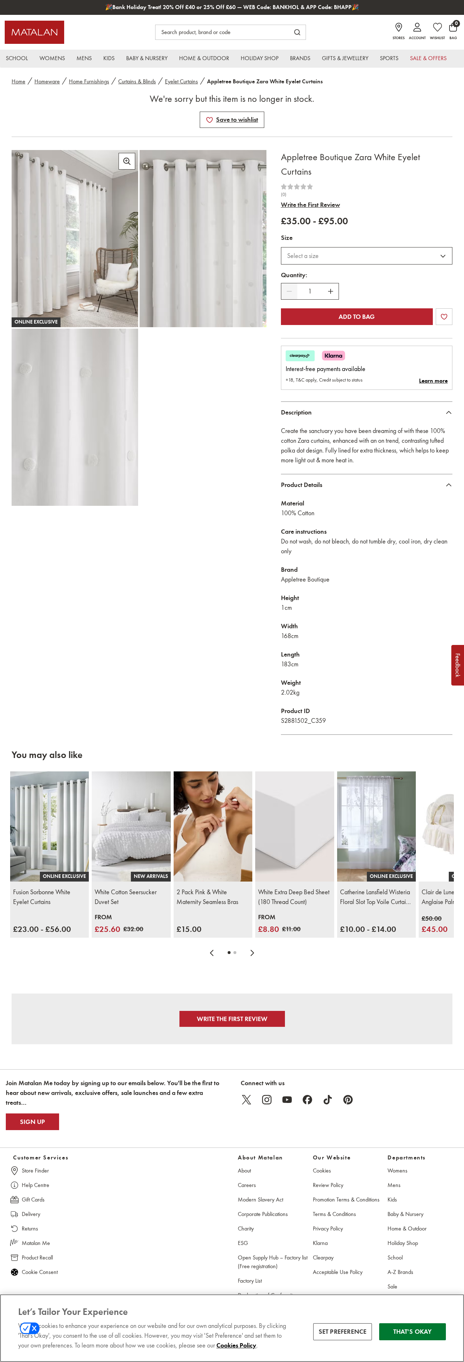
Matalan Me (36, 1243)
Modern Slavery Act (260, 1199)
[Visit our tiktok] (328, 1099)
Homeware (47, 81)
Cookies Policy (236, 1345)
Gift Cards (33, 1199)
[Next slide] (252, 953)
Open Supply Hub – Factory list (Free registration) (272, 1262)
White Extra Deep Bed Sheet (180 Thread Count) (294, 897)
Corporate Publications (263, 1214)
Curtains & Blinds (137, 81)
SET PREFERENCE (343, 1332)
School (395, 1257)
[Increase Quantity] (331, 291)
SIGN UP (32, 1122)
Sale (392, 1286)
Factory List (250, 1280)
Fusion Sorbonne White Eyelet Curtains (41, 897)
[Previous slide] (211, 953)
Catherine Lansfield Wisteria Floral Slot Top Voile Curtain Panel (375, 897)
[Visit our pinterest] (348, 1099)
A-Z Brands (400, 1272)
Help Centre (35, 1185)
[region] (232, 1328)
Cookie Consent (40, 1272)
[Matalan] (34, 32)
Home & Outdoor (407, 1228)
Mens (394, 1185)
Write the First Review (310, 205)
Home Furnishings (89, 81)
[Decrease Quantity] (289, 291)
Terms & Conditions (334, 1214)
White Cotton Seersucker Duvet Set (126, 897)
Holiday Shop (403, 1243)
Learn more (433, 380)
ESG (243, 1243)
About (244, 1170)
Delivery (31, 1214)
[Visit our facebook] (307, 1099)
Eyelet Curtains (181, 81)
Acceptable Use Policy (337, 1272)
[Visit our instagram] (267, 1099)
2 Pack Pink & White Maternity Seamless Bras (207, 897)
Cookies (322, 1170)
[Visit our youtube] (287, 1099)
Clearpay (323, 1257)
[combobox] (366, 256)
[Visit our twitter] (246, 1099)
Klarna (320, 1243)
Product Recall (37, 1257)
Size (287, 238)
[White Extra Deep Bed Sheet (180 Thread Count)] (294, 826)
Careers (247, 1185)
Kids (392, 1199)
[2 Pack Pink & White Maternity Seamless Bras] (213, 826)
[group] (42, 929)
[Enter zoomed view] (127, 161)
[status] (310, 291)
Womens (397, 1170)
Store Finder (35, 1170)
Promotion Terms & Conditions (346, 1199)
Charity (246, 1228)
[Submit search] (297, 32)
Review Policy (328, 1185)
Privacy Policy (328, 1228)
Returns (30, 1228)
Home (18, 81)
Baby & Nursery (405, 1214)
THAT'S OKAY (412, 1332)
